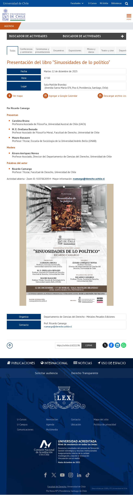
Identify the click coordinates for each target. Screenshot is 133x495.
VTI (110, 488)
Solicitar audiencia (46, 373)
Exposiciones (75, 50)
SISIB (106, 488)
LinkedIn (117, 345)
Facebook (111, 345)
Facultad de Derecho (57, 486)
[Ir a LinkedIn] (79, 475)
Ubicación (76, 424)
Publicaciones (23, 363)
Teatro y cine (107, 50)
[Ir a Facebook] (45, 475)
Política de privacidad (105, 424)
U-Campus (22, 424)
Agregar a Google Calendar (63, 95)
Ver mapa (18, 95)
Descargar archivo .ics (115, 95)
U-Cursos (92, 3)
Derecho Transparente (84, 373)
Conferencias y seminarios (26, 50)
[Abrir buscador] (126, 3)
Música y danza (91, 50)
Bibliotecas (116, 3)
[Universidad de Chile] (16, 2)
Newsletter (52, 419)
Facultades (76, 3)
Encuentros (59, 50)
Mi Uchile (104, 3)
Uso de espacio (113, 363)
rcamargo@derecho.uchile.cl (89, 178)
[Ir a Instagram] (70, 475)
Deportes (123, 50)
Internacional (56, 363)
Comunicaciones (25, 429)
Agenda (9, 26)
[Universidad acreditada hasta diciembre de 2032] (66, 451)
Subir (10, 345)
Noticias (85, 363)
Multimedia (52, 429)
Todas (12, 50)
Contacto (75, 419)
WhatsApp (123, 345)
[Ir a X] (54, 475)
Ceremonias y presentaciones (42, 50)
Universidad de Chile (119, 488)
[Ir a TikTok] (87, 475)
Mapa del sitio (101, 419)
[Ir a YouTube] (62, 475)
